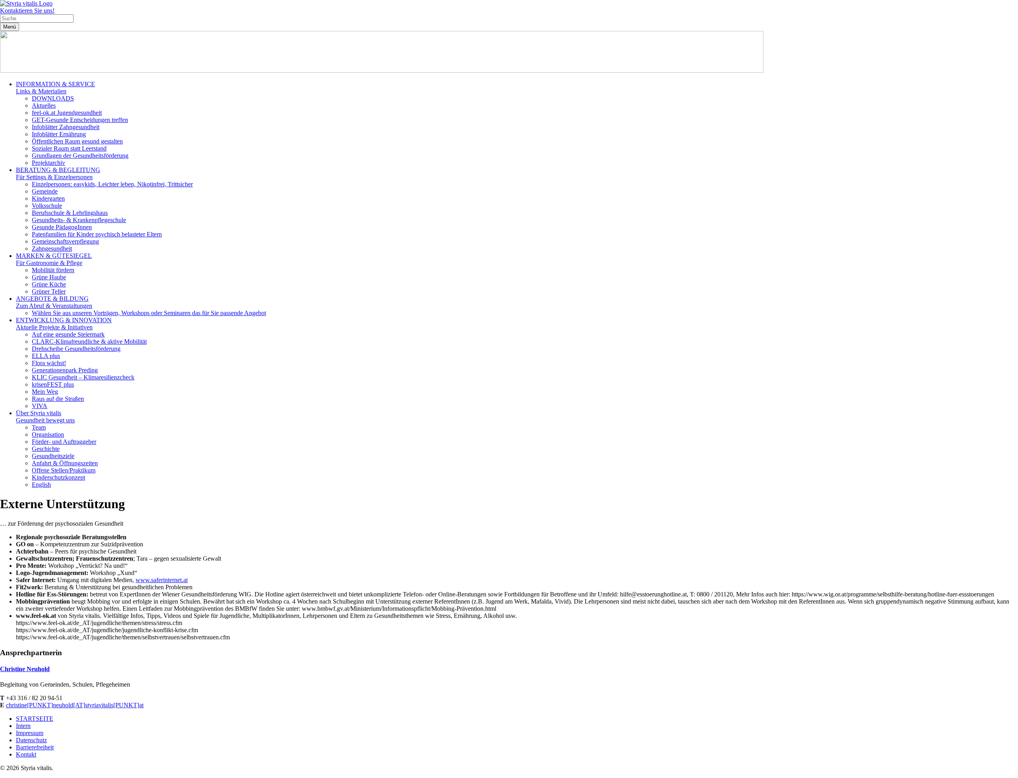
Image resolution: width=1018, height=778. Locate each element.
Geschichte (46, 448)
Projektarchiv (48, 162)
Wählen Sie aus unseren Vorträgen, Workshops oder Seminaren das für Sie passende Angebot (149, 313)
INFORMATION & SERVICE (55, 88)
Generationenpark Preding (65, 370)
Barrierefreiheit (35, 747)
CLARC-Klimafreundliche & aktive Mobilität (89, 341)
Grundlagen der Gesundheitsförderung (80, 155)
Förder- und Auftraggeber (64, 441)
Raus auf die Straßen (58, 398)
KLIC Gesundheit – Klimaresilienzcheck (83, 377)
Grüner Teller (49, 291)
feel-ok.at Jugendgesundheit (67, 112)
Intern (23, 725)
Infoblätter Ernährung (59, 134)
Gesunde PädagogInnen (62, 227)
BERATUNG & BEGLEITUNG (58, 173)
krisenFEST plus (53, 384)
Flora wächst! (49, 363)
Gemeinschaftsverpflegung (65, 241)
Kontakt (26, 754)
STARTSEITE (34, 718)
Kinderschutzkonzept (58, 477)
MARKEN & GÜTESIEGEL (54, 259)
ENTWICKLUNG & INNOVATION (64, 324)
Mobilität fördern (53, 270)
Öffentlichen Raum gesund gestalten (77, 141)
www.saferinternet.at (162, 580)
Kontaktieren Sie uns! (27, 10)
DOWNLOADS (53, 98)
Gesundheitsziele (53, 456)
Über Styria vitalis (45, 417)
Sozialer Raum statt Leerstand (69, 148)
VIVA (39, 406)
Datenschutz (31, 740)
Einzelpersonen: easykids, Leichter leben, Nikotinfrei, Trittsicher (112, 184)
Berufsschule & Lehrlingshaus (70, 212)
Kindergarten (48, 198)
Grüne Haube (49, 277)
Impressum (29, 733)
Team (39, 427)
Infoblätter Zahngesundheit (65, 127)
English (41, 484)
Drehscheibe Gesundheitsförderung (76, 348)
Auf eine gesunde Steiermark (68, 334)
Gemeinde (45, 191)
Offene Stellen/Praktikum (63, 470)
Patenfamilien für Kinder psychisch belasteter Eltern (97, 234)
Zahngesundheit (52, 248)
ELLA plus (46, 355)
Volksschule (47, 205)
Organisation (48, 434)
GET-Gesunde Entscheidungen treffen (80, 119)
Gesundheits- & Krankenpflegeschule (79, 220)
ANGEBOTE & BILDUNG (54, 302)
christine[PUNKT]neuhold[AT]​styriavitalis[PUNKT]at (75, 705)
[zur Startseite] (26, 3)
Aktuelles (44, 105)
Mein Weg (45, 391)
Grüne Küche (49, 284)
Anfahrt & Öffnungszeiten (65, 463)
